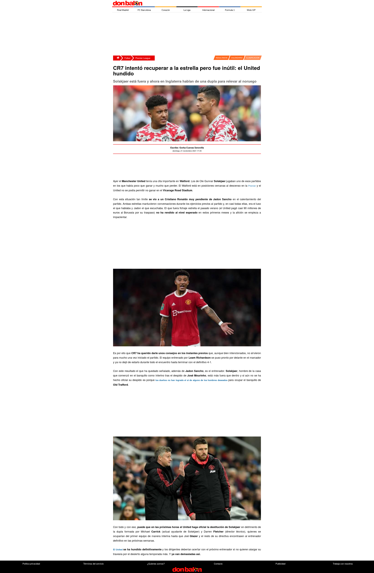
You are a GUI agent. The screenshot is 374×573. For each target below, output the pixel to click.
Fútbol (127, 58)
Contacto (218, 563)
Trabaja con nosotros (343, 563)
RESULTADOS (221, 57)
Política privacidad (31, 563)
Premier (252, 185)
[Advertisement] (188, 34)
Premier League (142, 58)
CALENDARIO (237, 57)
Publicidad (280, 563)
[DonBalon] (116, 58)
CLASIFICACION (252, 57)
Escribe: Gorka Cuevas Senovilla (187, 147)
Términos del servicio (93, 563)
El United (118, 549)
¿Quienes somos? (156, 563)
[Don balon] (183, 3)
